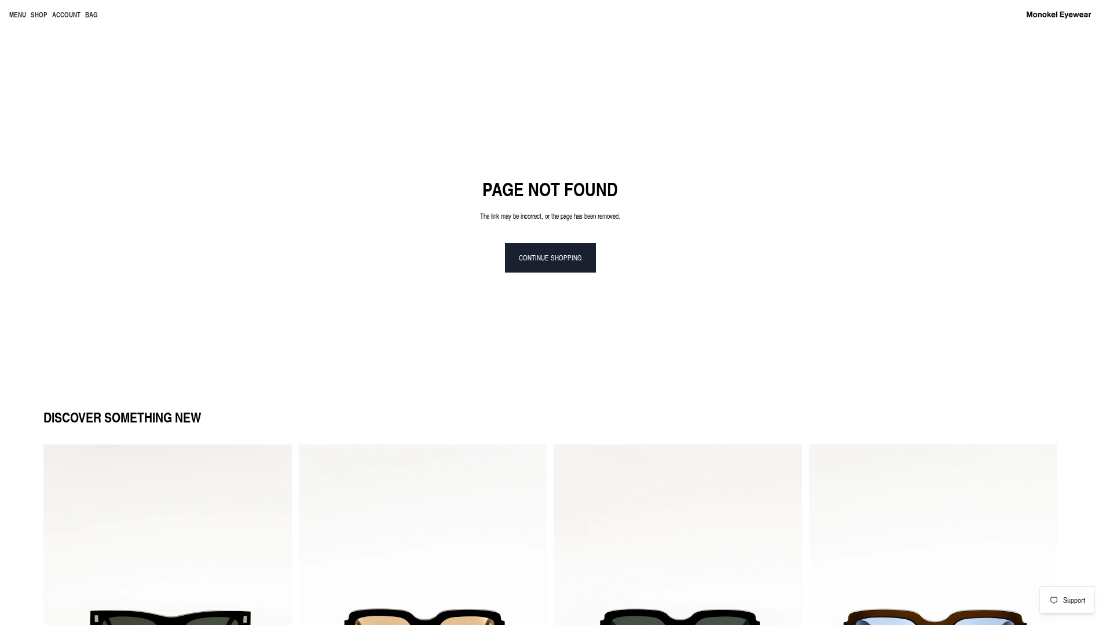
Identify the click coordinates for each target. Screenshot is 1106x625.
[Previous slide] (60, 599)
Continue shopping (550, 257)
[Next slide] (274, 599)
